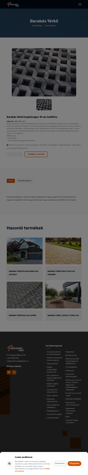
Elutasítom (60, 463)
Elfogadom (74, 463)
